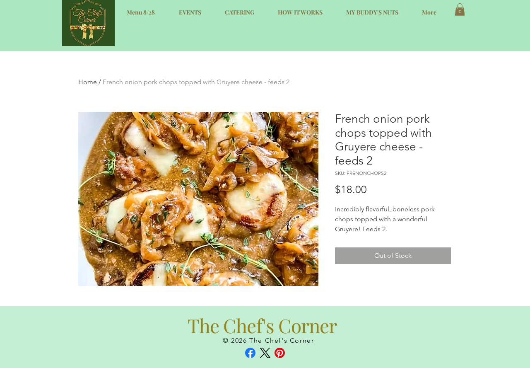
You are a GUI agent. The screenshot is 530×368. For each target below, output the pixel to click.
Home (87, 82)
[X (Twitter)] (265, 353)
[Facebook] (250, 353)
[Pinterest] (280, 353)
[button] (460, 9)
